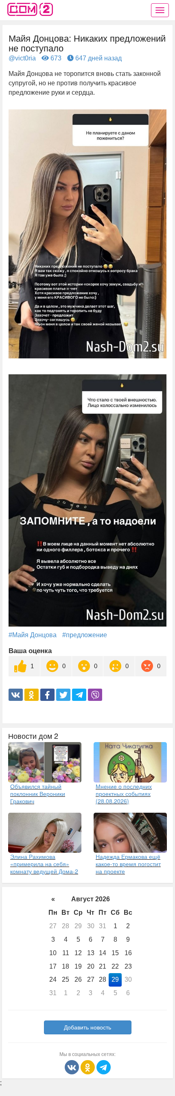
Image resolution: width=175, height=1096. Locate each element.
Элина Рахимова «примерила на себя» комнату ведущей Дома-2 (44, 863)
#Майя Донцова (33, 634)
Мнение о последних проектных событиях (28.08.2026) (124, 793)
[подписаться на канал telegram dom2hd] (103, 1066)
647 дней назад (98, 58)
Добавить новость (87, 1027)
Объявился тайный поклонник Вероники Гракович (37, 793)
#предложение (84, 634)
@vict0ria (22, 58)
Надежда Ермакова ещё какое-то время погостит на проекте (128, 863)
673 (55, 58)
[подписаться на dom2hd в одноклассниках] (88, 1066)
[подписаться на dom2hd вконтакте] (73, 1066)
